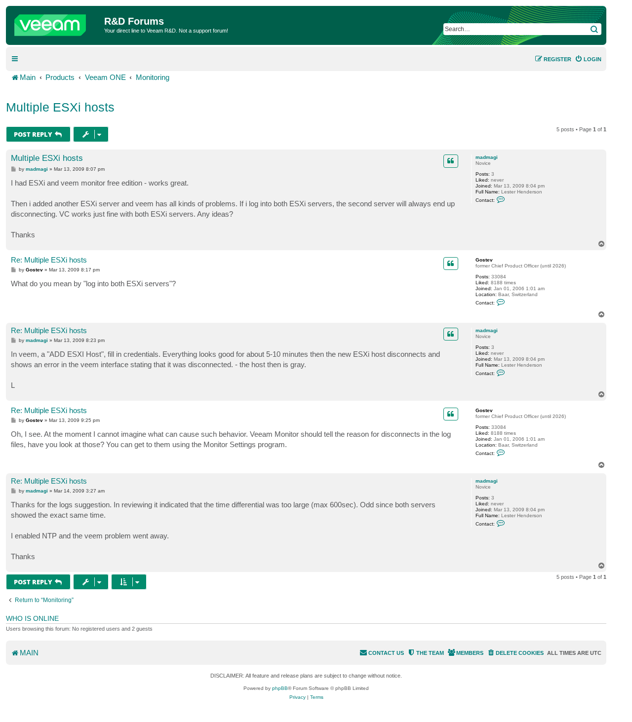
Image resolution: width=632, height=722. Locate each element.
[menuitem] (588, 59)
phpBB (280, 688)
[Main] (56, 22)
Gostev (484, 260)
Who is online (32, 618)
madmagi (486, 157)
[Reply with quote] (450, 160)
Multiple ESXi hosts (60, 107)
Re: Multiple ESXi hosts (49, 260)
